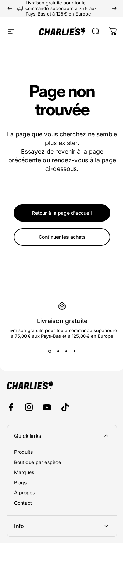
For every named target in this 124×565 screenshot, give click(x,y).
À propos (24, 492)
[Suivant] (114, 8)
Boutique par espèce (37, 462)
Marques (24, 472)
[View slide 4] (74, 351)
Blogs (20, 482)
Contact (23, 503)
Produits (23, 452)
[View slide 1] (49, 351)
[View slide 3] (66, 351)
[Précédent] (9, 8)
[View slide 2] (58, 351)
